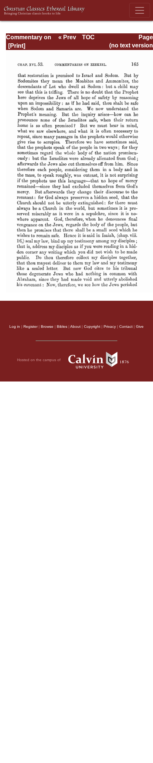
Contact (126, 326)
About (75, 326)
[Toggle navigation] (139, 10)
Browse (47, 326)
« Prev (67, 37)
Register (30, 326)
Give (140, 326)
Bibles (62, 326)
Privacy (110, 326)
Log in (14, 326)
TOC (88, 37)
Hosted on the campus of (39, 360)
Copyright (92, 326)
